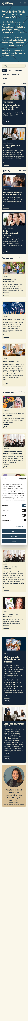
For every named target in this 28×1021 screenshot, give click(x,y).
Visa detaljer (19, 526)
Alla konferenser (21, 258)
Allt (4, 70)
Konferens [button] (6, 74)
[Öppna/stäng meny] (25, 3)
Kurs (5, 102)
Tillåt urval (14, 536)
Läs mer (6, 294)
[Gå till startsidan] (7, 3)
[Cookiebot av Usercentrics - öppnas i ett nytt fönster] (19, 479)
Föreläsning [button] (15, 74)
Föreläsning (6, 410)
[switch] (24, 510)
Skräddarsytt (10, 102)
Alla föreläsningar (21, 392)
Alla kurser (23, 83)
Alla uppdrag (22, 170)
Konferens (6, 276)
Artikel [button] (5, 78)
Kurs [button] (10, 70)
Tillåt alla (14, 531)
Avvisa (14, 541)
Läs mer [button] (6, 121)
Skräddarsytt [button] (18, 70)
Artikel (5, 563)
